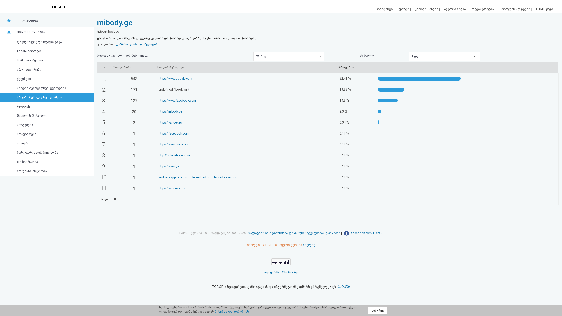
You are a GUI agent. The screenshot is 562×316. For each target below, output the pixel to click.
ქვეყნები (24, 79)
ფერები (23, 143)
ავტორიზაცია (455, 9)
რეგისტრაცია (483, 9)
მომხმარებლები (30, 60)
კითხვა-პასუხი (427, 9)
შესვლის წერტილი (32, 115)
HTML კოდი (545, 9)
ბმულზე (309, 245)
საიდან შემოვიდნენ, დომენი (39, 97)
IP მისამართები (29, 51)
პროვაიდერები (29, 69)
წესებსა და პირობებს (232, 311)
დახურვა (378, 310)
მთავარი (30, 21)
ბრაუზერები (26, 134)
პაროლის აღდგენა (515, 9)
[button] (288, 56)
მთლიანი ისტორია (32, 171)
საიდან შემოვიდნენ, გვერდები (41, 88)
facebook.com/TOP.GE (367, 233)
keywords (24, 106)
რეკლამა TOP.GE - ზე (281, 272)
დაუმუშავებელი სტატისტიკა (39, 42)
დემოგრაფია (27, 161)
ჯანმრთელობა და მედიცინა (137, 44)
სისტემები (25, 125)
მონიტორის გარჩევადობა (37, 152)
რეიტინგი (385, 9)
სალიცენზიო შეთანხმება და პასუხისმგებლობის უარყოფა (294, 233)
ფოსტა (404, 9)
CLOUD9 (344, 287)
